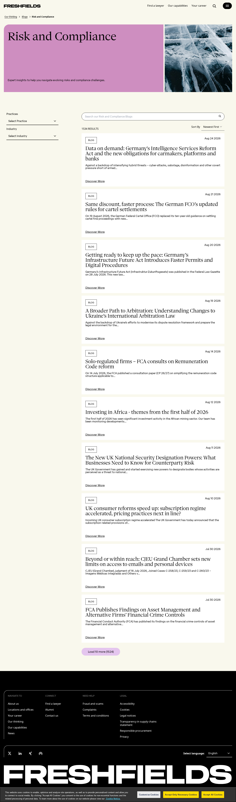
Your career (199, 5)
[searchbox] (153, 116)
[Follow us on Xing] (30, 753)
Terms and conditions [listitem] (96, 715)
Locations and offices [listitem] (21, 709)
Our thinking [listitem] (15, 721)
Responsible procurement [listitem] (136, 730)
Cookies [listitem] (125, 709)
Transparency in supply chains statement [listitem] (138, 723)
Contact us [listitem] (51, 715)
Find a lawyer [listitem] (53, 703)
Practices (12, 114)
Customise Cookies (149, 794)
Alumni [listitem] (49, 709)
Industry (11, 129)
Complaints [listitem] (89, 709)
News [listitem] (11, 733)
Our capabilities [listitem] (17, 727)
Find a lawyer (155, 5)
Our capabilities (178, 5)
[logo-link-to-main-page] (22, 7)
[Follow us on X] (10, 753)
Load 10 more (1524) (101, 651)
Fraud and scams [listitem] (93, 703)
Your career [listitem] (15, 715)
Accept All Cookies (212, 794)
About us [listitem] (13, 703)
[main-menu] (227, 5)
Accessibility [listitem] (127, 703)
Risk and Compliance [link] (43, 16)
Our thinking (10, 16)
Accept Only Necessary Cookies (181, 794)
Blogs (25, 16)
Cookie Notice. (112, 798)
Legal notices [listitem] (128, 715)
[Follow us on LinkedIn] (20, 753)
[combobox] (32, 121)
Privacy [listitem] (124, 736)
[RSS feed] (41, 753)
